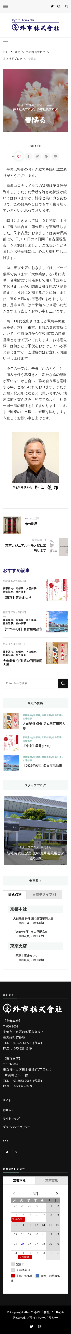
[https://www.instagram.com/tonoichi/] (16, 1152)
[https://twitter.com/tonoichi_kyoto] (7, 1152)
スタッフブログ (56, 847)
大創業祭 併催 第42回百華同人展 (44, 726)
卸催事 (19, 588)
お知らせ (8, 1110)
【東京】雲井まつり (17, 597)
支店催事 (31, 588)
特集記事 (8, 591)
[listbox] (35, 830)
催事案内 (8, 588)
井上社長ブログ (23, 109)
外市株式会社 (40, 1312)
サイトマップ (11, 1118)
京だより (8, 847)
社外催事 (21, 591)
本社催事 (31, 620)
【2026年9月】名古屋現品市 (22, 629)
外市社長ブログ (47, 109)
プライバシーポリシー (17, 1126)
